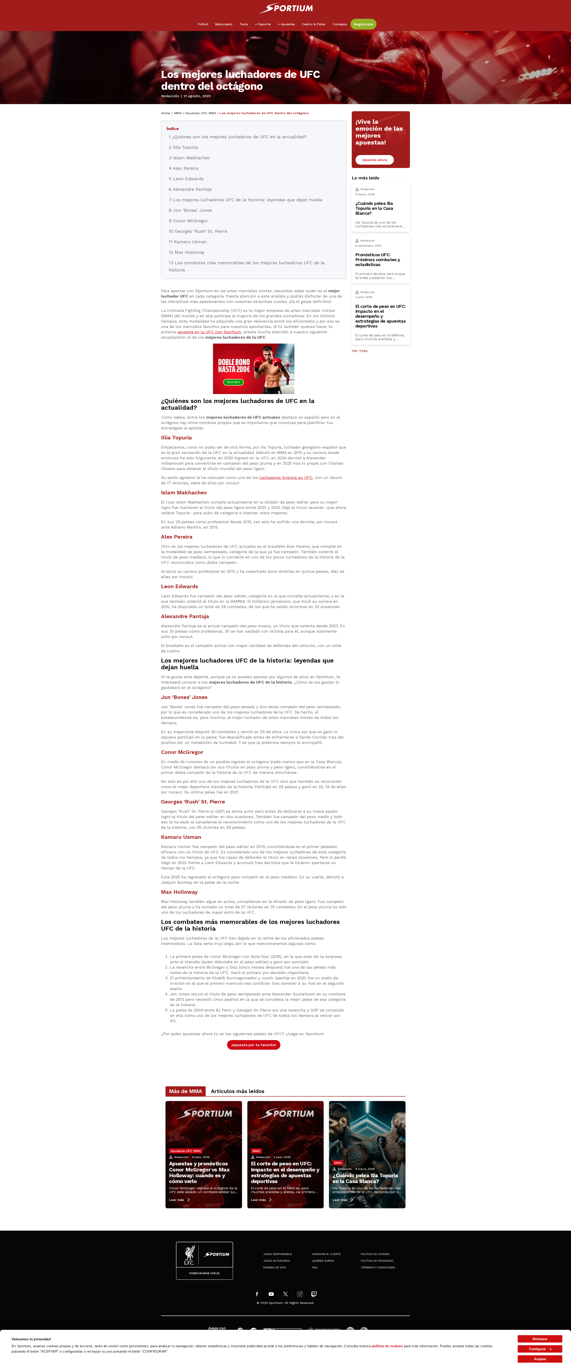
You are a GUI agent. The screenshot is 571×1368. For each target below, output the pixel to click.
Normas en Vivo (274, 1267)
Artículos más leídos (237, 1091)
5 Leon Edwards (186, 178)
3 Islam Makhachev (189, 157)
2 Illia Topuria (183, 147)
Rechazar (540, 1339)
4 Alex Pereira (183, 168)
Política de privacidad (377, 1260)
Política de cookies (375, 1254)
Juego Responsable (277, 1254)
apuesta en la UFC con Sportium (209, 331)
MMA (183, 65)
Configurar (537, 1349)
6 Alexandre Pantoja (190, 189)
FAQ (314, 1267)
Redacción (170, 96)
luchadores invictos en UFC (285, 477)
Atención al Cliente (326, 1254)
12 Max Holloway (187, 252)
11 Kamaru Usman (188, 241)
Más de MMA (185, 1091)
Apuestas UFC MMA (200, 113)
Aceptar (540, 1359)
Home (165, 113)
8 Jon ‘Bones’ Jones (190, 210)
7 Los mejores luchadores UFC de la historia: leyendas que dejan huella (245, 199)
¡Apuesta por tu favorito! (254, 1045)
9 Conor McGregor (188, 220)
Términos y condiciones (378, 1267)
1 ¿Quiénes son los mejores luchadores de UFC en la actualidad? (238, 136)
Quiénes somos (323, 1260)
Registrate (363, 24)
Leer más (176, 1200)
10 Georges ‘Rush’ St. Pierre (198, 231)
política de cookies (387, 1346)
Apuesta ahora (374, 160)
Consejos (340, 24)
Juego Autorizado (276, 1260)
